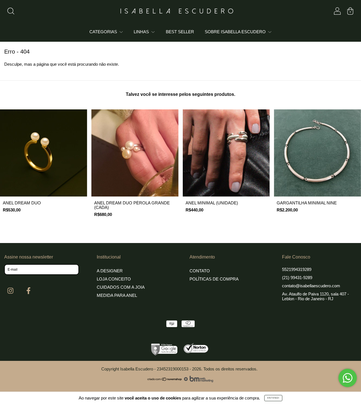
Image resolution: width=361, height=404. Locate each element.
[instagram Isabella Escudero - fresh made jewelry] (11, 291)
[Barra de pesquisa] (10, 12)
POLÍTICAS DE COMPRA (214, 279)
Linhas (142, 31)
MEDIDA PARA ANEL (117, 295)
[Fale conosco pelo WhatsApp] (347, 378)
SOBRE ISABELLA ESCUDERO (236, 31)
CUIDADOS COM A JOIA (121, 287)
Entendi (273, 398)
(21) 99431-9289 (297, 277)
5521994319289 (296, 269)
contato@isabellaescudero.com (311, 285)
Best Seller (180, 31)
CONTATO (200, 270)
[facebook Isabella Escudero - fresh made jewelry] (28, 291)
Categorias (103, 31)
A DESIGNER (110, 270)
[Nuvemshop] (164, 380)
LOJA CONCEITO (114, 279)
